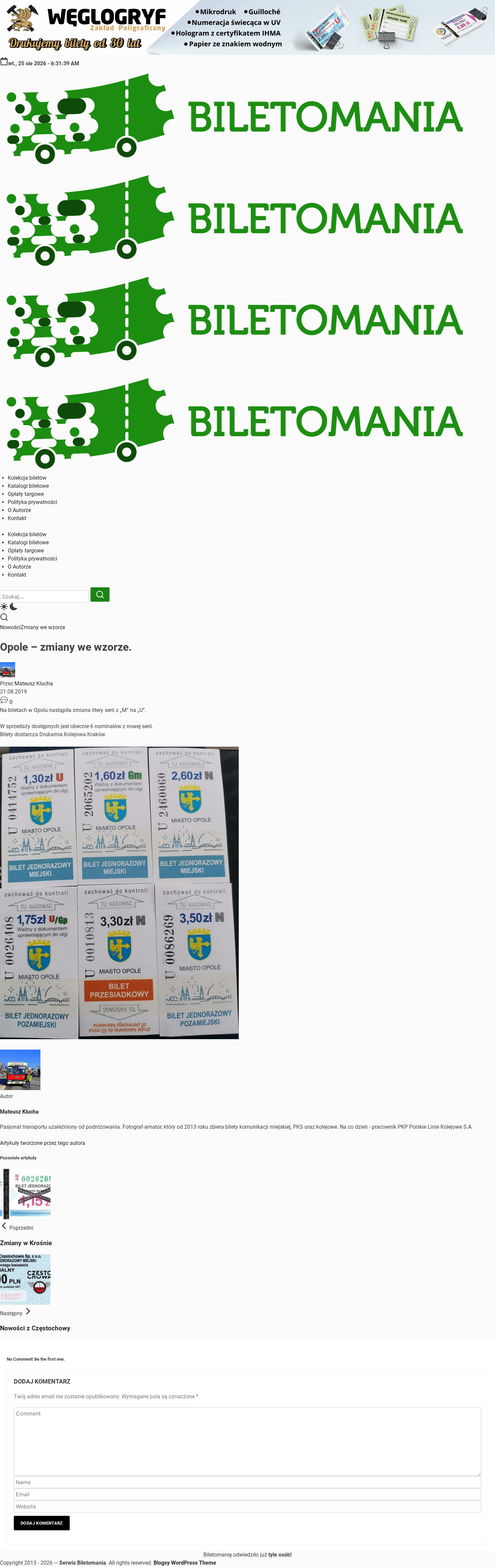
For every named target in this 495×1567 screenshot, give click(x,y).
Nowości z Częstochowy (35, 1328)
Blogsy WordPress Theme (185, 1563)
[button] (247, 608)
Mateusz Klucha (33, 683)
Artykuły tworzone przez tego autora (42, 1143)
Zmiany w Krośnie (26, 1243)
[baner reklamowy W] (247, 53)
